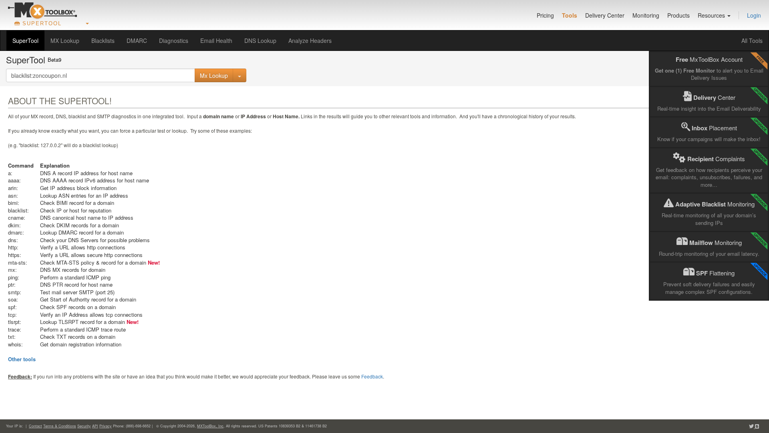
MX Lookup (64, 40)
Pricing (545, 15)
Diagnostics (173, 40)
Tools (569, 15)
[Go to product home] (42, 10)
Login (754, 15)
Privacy (105, 426)
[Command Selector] (239, 75)
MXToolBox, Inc (210, 426)
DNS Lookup (260, 40)
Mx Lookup (214, 75)
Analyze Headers (310, 40)
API (95, 426)
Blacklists (103, 40)
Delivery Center (604, 15)
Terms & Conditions (59, 426)
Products (678, 15)
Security (84, 426)
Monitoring (645, 15)
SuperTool (25, 40)
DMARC (137, 40)
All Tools (752, 40)
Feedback (372, 376)
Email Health (216, 40)
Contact (35, 426)
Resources (712, 15)
